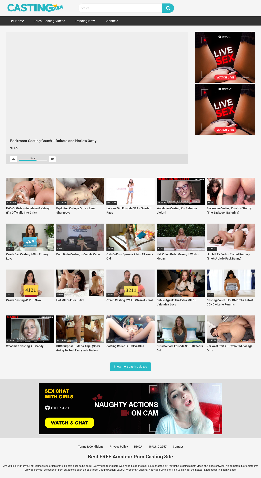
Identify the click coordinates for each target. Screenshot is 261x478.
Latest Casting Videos (49, 21)
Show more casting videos (130, 366)
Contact (178, 446)
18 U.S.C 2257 (157, 446)
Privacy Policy (119, 446)
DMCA (138, 446)
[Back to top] (247, 465)
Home (19, 21)
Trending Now (85, 21)
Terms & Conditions (90, 446)
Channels (111, 21)
